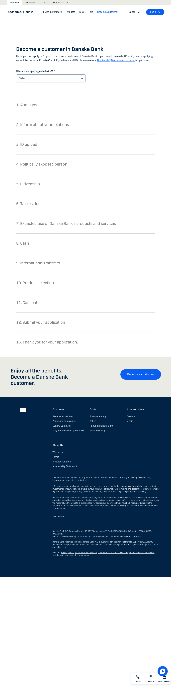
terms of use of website (86, 552)
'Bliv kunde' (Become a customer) (116, 60)
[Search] (139, 12)
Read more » (58, 516)
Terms (55, 457)
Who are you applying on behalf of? (34, 71)
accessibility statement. (80, 555)
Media (130, 421)
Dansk (132, 12)
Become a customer (140, 374)
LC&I (44, 2)
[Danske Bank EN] (21, 12)
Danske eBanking (61, 425)
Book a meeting (98, 416)
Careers (131, 416)
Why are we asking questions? (68, 430)
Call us (93, 421)
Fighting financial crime (102, 425)
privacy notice (67, 552)
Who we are (58, 452)
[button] (52, 12)
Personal (14, 2)
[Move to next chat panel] (163, 671)
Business (30, 2)
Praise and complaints (63, 421)
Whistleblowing (98, 430)
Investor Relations (61, 461)
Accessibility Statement (64, 466)
